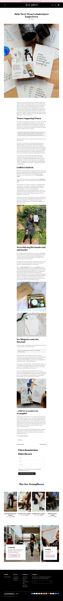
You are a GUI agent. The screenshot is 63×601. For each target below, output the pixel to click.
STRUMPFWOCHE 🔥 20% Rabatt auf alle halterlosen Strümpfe (31, 1)
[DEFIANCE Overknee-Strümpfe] (52, 502)
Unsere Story (16, 577)
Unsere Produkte (7, 577)
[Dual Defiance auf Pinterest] (16, 594)
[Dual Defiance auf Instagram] (18, 594)
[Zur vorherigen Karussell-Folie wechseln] (2, 502)
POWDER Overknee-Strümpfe (38, 513)
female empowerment (23, 435)
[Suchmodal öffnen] (52, 5)
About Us (24, 578)
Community (15, 580)
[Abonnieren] (51, 582)
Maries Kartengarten (25, 267)
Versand (24, 580)
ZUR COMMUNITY (14, 555)
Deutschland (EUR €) (9, 593)
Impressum (25, 585)
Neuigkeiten (15, 578)
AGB (24, 583)
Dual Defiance (13, 596)
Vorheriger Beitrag (20, 444)
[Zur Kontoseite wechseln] (55, 5)
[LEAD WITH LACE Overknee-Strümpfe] (10, 502)
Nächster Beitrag (43, 444)
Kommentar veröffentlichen (27, 473)
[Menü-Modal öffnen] (4, 5)
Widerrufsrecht (26, 581)
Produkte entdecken (50, 556)
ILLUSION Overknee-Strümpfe (24, 513)
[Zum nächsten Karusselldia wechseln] (60, 502)
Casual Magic (37, 267)
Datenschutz (25, 586)
